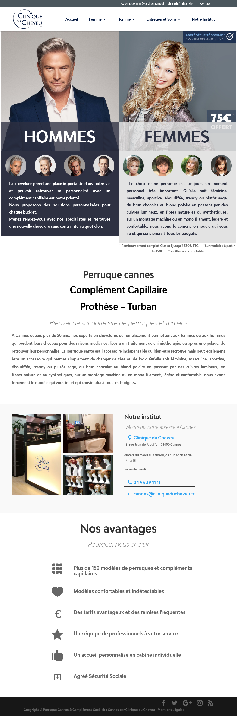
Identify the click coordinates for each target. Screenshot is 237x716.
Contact (205, 3)
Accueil (71, 20)
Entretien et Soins (161, 20)
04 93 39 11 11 (147, 482)
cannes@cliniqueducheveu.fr (164, 493)
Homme (124, 20)
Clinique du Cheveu (154, 437)
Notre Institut (203, 20)
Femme (95, 20)
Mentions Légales (171, 710)
